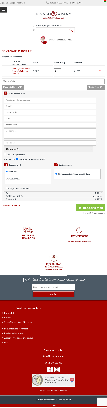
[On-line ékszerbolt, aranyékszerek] (3, 10)
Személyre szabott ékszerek (18, 322)
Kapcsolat (9, 313)
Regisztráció (19, 3)
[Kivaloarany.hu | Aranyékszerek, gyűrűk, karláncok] (53, 23)
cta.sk (68, 399)
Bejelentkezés (6, 3)
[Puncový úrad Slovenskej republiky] (53, 380)
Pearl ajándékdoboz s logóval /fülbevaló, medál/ (21, 71)
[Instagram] (57, 369)
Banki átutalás (14, 179)
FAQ (6, 342)
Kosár (51, 39)
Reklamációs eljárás (14, 333)
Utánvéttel (12, 171)
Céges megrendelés (15, 154)
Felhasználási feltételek (16, 328)
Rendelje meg (92, 208)
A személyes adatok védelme (18, 338)
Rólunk (7, 317)
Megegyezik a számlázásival (32, 159)
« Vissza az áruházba (11, 205)
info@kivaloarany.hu (53, 356)
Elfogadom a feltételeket (17, 188)
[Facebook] (50, 369)
